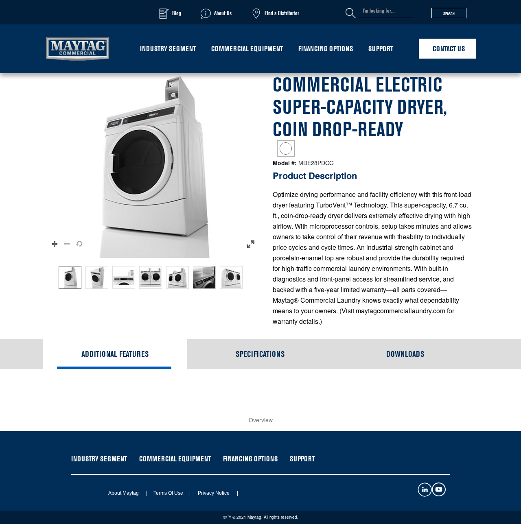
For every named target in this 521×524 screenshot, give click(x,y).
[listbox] (153, 277)
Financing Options (325, 48)
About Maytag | (125, 493)
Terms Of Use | (169, 493)
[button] (153, 165)
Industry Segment (168, 48)
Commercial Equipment (247, 48)
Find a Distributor (282, 12)
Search (449, 13)
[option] (70, 277)
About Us (223, 12)
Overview (261, 420)
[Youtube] (439, 494)
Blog (176, 12)
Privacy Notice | (215, 493)
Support (380, 48)
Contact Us (449, 48)
